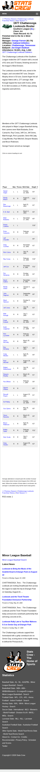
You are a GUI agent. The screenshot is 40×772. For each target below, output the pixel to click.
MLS (27, 710)
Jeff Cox (6, 266)
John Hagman (6, 294)
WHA (21, 703)
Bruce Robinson (6, 423)
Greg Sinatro (5, 444)
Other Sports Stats (9, 731)
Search (20, 685)
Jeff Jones (6, 308)
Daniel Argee (5, 192)
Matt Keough (5, 314)
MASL (31, 713)
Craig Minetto (5, 355)
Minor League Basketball (12, 694)
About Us (6, 737)
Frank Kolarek (5, 321)
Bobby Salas (5, 430)
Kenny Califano (6, 225)
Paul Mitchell (5, 361)
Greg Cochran (6, 245)
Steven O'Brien (5, 388)
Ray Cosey (6, 259)
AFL (25, 697)
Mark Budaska (6, 218)
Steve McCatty (6, 341)
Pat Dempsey (6, 274)
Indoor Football (16, 700)
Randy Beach (5, 198)
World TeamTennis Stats (27, 731)
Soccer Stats (7, 710)
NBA (18, 688)
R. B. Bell (6, 212)
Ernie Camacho (6, 232)
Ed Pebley (6, 402)
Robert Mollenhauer (7, 368)
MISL (4, 716)
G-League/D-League (25, 691)
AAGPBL (25, 682)
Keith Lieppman (6, 328)
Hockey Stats (7, 703)
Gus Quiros (7, 408)
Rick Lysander (6, 334)
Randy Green (5, 287)
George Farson (19, 41)
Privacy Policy (21, 740)
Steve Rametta (6, 416)
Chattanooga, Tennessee (23, 45)
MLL (17, 719)
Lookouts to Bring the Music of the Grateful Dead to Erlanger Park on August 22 (19, 572)
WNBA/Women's (8, 691)
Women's (33, 710)
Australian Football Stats (12, 725)
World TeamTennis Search (13, 734)
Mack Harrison (6, 301)
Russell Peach (5, 395)
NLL (21, 719)
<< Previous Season (9, 19)
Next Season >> (21, 21)
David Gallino (5, 281)
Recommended (8, 740)
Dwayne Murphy (5, 375)
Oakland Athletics (21, 43)
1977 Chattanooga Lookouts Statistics (17, 52)
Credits (24, 737)
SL (32, 29)
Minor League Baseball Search (14, 560)
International (18, 710)
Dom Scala (6, 437)
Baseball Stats (8, 682)
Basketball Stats (8, 688)
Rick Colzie (7, 252)
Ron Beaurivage (7, 205)
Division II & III (21, 713)
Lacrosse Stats (8, 719)
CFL (21, 697)
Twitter (4, 746)
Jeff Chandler (6, 239)
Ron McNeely (6, 348)
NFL (16, 697)
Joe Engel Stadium (20, 48)
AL (16, 682)
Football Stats (7, 697)
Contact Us (15, 737)
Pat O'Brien (7, 382)
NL (20, 682)
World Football (9, 713)
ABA (23, 688)
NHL (16, 703)
